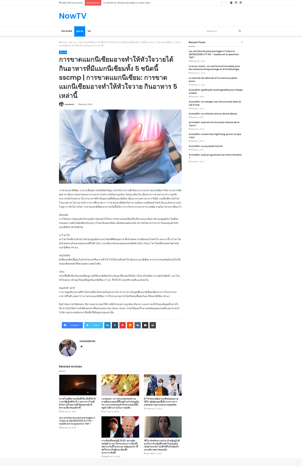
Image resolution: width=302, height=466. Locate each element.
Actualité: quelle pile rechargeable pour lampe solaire (216, 91)
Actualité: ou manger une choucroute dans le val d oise (215, 103)
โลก (89, 31)
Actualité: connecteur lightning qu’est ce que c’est (215, 136)
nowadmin (69, 104)
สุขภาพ (79, 31)
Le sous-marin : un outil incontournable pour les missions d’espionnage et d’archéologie (214, 68)
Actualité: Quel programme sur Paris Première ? (215, 156)
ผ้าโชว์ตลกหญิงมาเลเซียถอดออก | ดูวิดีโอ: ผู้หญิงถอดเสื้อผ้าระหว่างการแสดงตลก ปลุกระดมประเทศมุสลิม (161, 401)
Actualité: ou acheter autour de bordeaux (213, 113)
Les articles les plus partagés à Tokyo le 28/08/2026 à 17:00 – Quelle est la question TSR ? (77, 420)
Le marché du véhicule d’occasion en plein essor (213, 79)
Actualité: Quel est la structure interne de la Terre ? (214, 124)
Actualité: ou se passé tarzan (206, 146)
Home (64, 42)
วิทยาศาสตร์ (66, 31)
